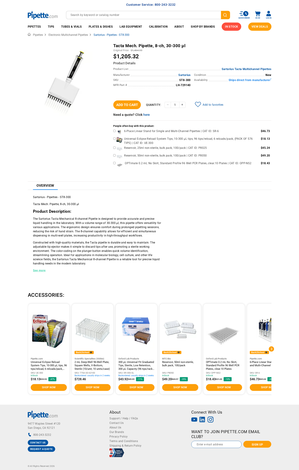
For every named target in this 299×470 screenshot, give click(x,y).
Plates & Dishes (101, 26)
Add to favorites (213, 104)
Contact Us (116, 423)
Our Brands (116, 432)
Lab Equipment (131, 26)
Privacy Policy (118, 436)
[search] (225, 15)
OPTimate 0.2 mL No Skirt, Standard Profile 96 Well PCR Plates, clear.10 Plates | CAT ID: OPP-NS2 (188, 163)
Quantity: (153, 105)
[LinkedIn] (202, 420)
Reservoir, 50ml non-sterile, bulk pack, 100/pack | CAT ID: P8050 (165, 155)
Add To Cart (127, 105)
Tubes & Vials (71, 26)
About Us (115, 427)
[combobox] (148, 15)
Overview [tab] (45, 185)
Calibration (158, 26)
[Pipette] (43, 14)
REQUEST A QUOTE (41, 449)
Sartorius (184, 75)
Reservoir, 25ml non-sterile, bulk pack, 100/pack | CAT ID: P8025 (165, 148)
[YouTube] (194, 420)
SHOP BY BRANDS (203, 26)
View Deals (260, 26)
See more (39, 270)
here (146, 114)
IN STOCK (231, 26)
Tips (51, 26)
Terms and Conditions (123, 441)
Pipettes (34, 26)
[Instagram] (210, 420)
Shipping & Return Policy (125, 445)
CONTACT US (38, 442)
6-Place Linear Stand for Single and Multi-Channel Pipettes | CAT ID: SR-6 (171, 131)
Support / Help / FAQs (123, 418)
